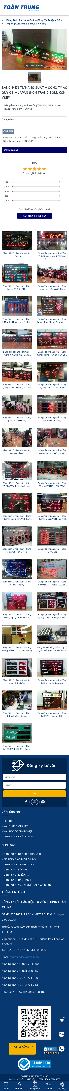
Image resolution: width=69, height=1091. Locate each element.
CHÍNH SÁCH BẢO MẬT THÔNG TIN (23, 854)
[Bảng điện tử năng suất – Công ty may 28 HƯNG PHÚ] (17, 536)
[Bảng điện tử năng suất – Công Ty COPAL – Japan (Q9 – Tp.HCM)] (52, 700)
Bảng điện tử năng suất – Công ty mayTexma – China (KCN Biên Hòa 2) (52, 354)
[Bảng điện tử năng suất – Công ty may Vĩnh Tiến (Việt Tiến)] (52, 273)
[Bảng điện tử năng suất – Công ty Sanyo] (17, 240)
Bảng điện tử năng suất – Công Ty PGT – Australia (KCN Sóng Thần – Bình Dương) (52, 255)
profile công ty (22, 1046)
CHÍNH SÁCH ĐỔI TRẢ (16, 869)
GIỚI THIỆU (9, 820)
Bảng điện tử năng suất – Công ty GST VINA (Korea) (17, 419)
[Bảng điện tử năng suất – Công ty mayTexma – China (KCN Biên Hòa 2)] (52, 339)
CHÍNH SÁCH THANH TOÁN (19, 864)
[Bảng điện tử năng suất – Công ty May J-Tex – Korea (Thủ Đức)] (17, 372)
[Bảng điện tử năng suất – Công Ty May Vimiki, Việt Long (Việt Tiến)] (52, 503)
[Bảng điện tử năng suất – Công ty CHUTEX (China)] (52, 404)
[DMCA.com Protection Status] (51, 1050)
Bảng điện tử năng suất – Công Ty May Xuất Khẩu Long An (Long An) (17, 321)
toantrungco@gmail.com (25, 956)
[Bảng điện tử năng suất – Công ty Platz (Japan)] (17, 569)
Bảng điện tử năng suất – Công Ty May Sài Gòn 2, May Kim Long (17, 649)
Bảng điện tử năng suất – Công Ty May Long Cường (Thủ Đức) (52, 616)
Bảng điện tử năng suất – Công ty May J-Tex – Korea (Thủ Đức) (17, 386)
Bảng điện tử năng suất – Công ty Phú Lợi (52, 550)
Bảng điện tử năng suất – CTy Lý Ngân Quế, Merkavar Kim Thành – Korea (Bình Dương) (52, 649)
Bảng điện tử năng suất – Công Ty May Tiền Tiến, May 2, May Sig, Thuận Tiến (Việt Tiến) (17, 485)
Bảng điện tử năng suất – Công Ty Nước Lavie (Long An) (52, 681)
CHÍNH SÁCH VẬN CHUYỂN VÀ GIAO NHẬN (27, 885)
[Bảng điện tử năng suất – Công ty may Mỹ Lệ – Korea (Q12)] (17, 601)
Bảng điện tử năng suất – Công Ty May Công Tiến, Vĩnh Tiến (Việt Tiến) (17, 518)
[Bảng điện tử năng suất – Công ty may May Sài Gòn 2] (17, 437)
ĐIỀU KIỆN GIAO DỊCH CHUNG (20, 859)
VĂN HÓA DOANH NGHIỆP (18, 831)
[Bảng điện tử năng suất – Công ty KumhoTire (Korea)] (17, 700)
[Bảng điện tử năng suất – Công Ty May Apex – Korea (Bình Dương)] (52, 372)
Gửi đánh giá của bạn (34, 215)
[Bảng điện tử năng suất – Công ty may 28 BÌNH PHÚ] (17, 273)
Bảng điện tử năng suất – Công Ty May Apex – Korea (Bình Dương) (52, 387)
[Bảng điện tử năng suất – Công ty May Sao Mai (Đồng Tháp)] (52, 437)
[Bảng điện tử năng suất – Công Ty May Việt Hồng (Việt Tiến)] (52, 470)
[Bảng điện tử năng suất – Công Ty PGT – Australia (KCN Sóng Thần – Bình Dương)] (52, 240)
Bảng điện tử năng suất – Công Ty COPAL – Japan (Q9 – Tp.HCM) (52, 715)
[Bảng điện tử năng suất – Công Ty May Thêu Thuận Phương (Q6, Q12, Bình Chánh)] (52, 306)
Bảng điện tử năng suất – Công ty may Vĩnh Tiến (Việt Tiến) (52, 287)
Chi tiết (8, 132)
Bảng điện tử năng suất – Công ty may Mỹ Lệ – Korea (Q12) (17, 616)
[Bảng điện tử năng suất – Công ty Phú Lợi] (52, 536)
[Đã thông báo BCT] (34, 1064)
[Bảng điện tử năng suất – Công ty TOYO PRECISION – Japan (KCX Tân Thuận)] (17, 733)
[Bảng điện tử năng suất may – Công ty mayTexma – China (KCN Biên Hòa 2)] (17, 339)
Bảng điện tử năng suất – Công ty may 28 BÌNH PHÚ (17, 287)
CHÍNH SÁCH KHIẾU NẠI (16, 874)
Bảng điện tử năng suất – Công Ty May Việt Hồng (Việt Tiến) (52, 484)
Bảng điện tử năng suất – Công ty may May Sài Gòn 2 (17, 452)
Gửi (34, 793)
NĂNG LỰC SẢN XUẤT (16, 826)
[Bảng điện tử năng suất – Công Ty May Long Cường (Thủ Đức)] (52, 601)
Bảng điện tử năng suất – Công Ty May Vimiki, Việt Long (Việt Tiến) (52, 518)
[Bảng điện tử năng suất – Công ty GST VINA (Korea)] (17, 404)
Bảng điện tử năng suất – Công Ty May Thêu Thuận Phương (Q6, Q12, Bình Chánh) (52, 321)
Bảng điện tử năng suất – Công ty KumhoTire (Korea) (17, 714)
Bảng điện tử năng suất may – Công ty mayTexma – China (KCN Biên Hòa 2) (16, 354)
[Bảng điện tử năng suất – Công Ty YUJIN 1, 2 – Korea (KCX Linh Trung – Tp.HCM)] (52, 569)
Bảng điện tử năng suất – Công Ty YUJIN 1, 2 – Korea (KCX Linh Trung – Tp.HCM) (52, 584)
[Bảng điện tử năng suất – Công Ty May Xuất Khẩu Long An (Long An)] (17, 306)
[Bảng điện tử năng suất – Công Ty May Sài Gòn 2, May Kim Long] (17, 634)
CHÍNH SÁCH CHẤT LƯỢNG (18, 836)
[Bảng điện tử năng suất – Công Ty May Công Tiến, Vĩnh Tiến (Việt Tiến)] (17, 503)
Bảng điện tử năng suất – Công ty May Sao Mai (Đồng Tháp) (52, 452)
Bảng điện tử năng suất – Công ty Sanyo (17, 255)
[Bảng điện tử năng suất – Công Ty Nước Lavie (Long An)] (52, 667)
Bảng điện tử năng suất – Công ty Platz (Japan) (17, 583)
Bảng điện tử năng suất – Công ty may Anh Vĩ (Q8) (17, 681)
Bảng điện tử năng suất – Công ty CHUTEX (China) (52, 419)
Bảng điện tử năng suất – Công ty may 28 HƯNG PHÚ (17, 550)
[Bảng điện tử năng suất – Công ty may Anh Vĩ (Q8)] (17, 667)
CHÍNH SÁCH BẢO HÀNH (17, 879)
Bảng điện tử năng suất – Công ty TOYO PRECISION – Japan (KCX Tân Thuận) (17, 748)
